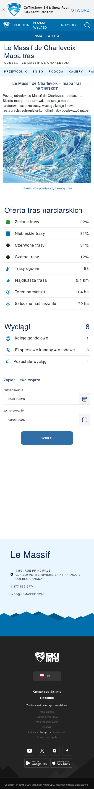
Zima (38, 36)
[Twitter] (42, 751)
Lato (51, 36)
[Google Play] (36, 762)
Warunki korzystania (47, 722)
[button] (87, 25)
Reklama (47, 698)
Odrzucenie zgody (47, 737)
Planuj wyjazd (40, 25)
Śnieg (38, 71)
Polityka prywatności (47, 717)
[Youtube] (29, 751)
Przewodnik (15, 71)
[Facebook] (67, 751)
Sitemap (47, 727)
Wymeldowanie (14, 410)
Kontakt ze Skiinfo (47, 691)
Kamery (76, 71)
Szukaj (47, 438)
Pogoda (21, 25)
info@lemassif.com (27, 594)
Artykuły (69, 25)
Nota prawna (47, 711)
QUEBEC (11, 62)
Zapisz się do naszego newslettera (47, 705)
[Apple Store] (61, 762)
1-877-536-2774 (22, 586)
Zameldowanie (13, 390)
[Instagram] (55, 751)
